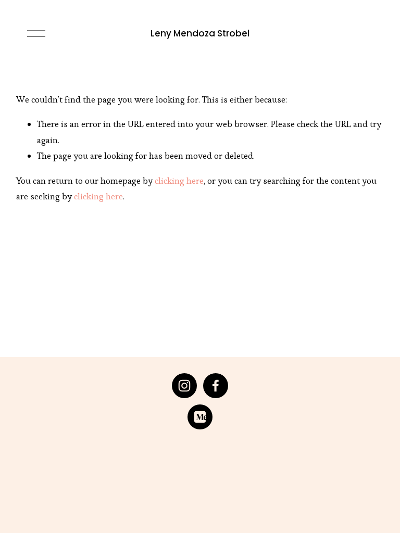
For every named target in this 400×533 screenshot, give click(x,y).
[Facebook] (215, 385)
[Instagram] (184, 385)
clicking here (179, 180)
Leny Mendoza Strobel (200, 33)
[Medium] (200, 416)
